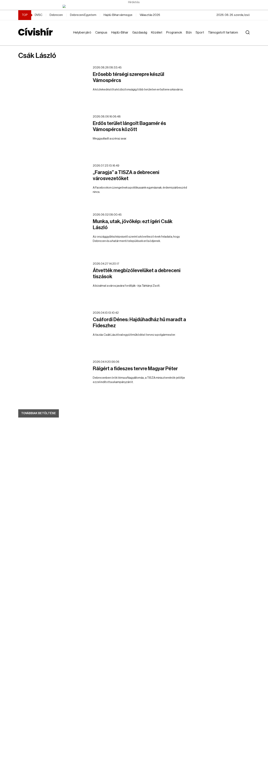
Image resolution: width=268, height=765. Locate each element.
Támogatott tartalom (223, 32)
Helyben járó (82, 32)
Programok (174, 32)
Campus (101, 32)
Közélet (156, 32)
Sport (200, 32)
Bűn (189, 32)
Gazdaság (139, 32)
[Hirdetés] (134, 6)
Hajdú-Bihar (119, 32)
